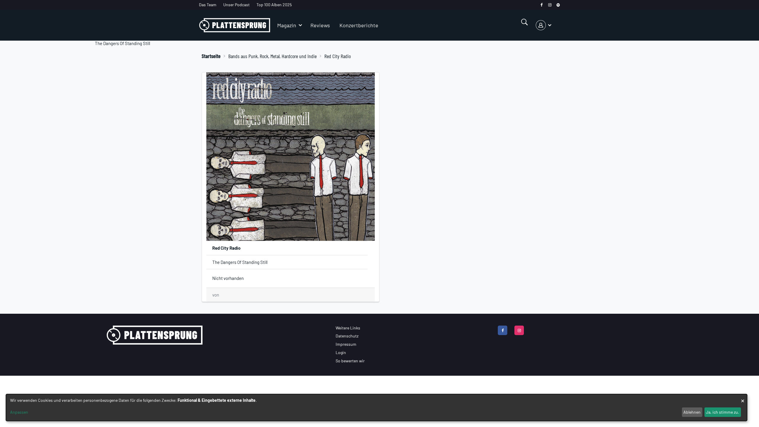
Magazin (286, 25)
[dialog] (376, 407)
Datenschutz (347, 335)
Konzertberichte (358, 25)
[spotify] (558, 5)
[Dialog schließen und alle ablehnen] (742, 397)
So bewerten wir (350, 360)
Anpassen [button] (19, 412)
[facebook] (541, 5)
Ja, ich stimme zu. (722, 412)
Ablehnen (692, 412)
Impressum (346, 344)
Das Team (207, 4)
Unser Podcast (236, 4)
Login (341, 352)
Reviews (320, 25)
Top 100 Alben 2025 (274, 4)
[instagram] (550, 5)
